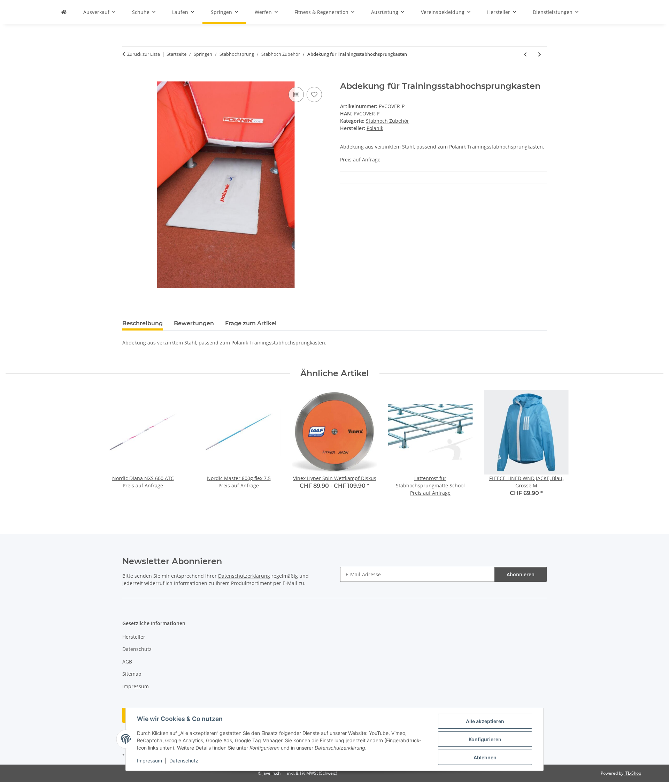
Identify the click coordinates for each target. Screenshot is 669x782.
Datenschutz (183, 761)
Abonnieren (521, 574)
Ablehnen (485, 757)
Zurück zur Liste (143, 54)
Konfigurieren (485, 739)
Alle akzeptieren (485, 721)
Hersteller (133, 636)
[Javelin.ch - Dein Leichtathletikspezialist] (64, 12)
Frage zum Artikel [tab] (251, 323)
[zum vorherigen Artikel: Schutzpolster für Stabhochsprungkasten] (525, 54)
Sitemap (131, 673)
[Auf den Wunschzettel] (314, 94)
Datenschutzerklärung (244, 575)
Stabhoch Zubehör (387, 120)
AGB (127, 661)
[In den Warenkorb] (127, 77)
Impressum (149, 761)
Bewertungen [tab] (194, 323)
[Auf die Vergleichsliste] (296, 94)
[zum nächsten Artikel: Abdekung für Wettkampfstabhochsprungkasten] (539, 54)
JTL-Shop (632, 773)
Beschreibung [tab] (142, 323)
